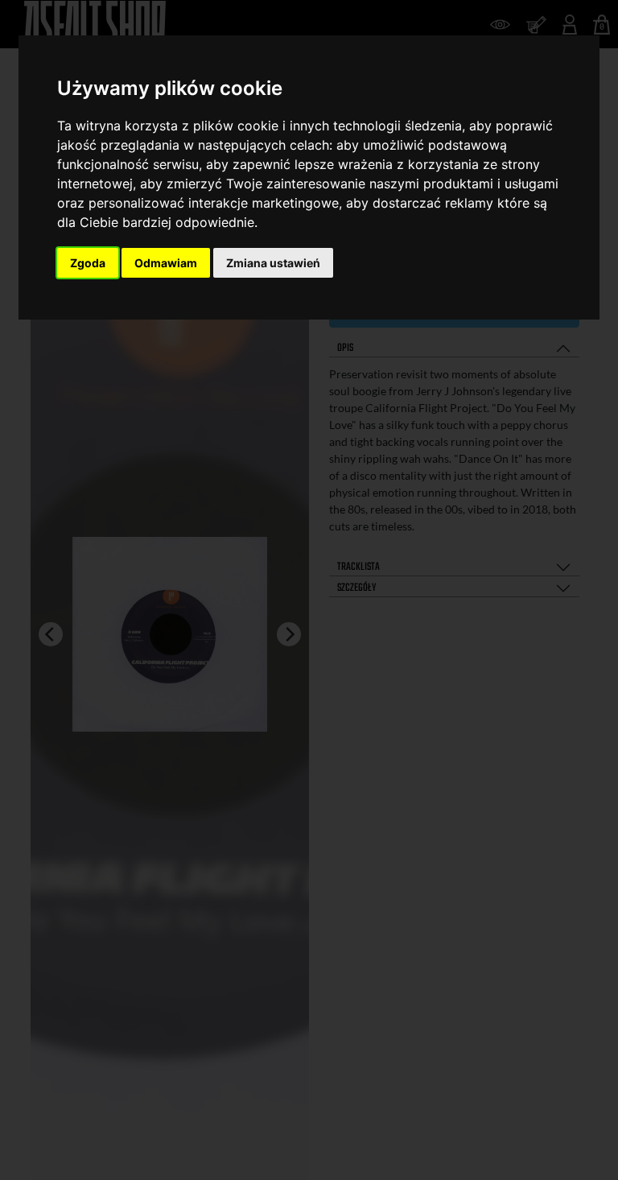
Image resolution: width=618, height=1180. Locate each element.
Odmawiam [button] (165, 263)
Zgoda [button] (87, 263)
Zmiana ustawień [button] (273, 263)
